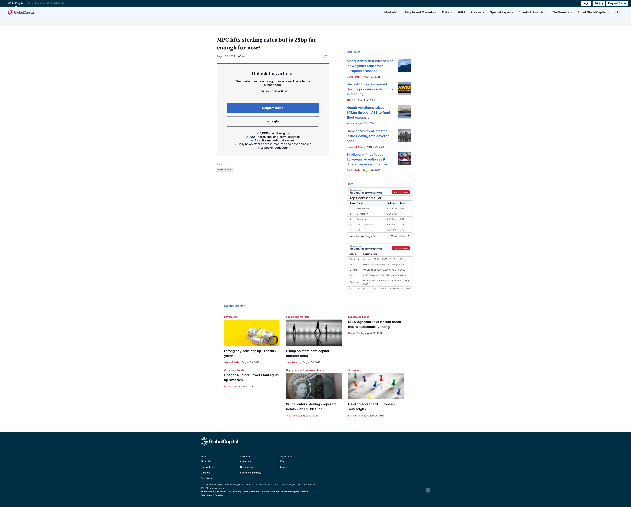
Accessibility (208, 491)
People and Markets (419, 12)
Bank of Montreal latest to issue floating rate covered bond (368, 136)
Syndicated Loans (358, 316)
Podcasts (477, 12)
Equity (350, 123)
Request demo (272, 108)
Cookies (218, 495)
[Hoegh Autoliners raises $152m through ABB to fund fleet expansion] (404, 111)
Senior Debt (354, 76)
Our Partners (247, 467)
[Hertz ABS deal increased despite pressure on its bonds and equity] (404, 88)
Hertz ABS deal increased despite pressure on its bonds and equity (370, 89)
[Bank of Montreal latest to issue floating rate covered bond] (404, 135)
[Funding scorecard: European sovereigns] (376, 386)
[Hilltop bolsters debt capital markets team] (313, 333)
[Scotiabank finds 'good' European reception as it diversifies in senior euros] (404, 158)
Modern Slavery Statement (265, 491)
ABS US (351, 100)
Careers (205, 473)
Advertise (245, 461)
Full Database (401, 192)
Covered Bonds (356, 147)
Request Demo (617, 3)
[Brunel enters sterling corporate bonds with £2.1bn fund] (313, 386)
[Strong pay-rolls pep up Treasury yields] (252, 333)
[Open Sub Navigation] (398, 12)
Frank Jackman (232, 386)
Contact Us (207, 467)
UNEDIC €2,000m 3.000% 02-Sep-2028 (383, 264)
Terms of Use (224, 491)
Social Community (250, 473)
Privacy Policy (241, 491)
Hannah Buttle (355, 333)
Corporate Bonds (234, 370)
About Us (206, 461)
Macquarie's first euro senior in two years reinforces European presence (370, 66)
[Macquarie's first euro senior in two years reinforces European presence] (404, 65)
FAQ (282, 461)
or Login (273, 121)
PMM (461, 12)
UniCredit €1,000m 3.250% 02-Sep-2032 (384, 269)
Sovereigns (230, 316)
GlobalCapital (16, 3)
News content (224, 169)
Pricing (599, 3)
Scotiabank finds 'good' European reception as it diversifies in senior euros (367, 159)
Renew (283, 467)
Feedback (206, 478)
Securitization (35, 3)
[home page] (21, 12)
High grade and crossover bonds (305, 370)
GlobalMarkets (55, 3)
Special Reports (501, 12)
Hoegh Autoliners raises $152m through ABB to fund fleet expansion (368, 112)
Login (586, 3)
